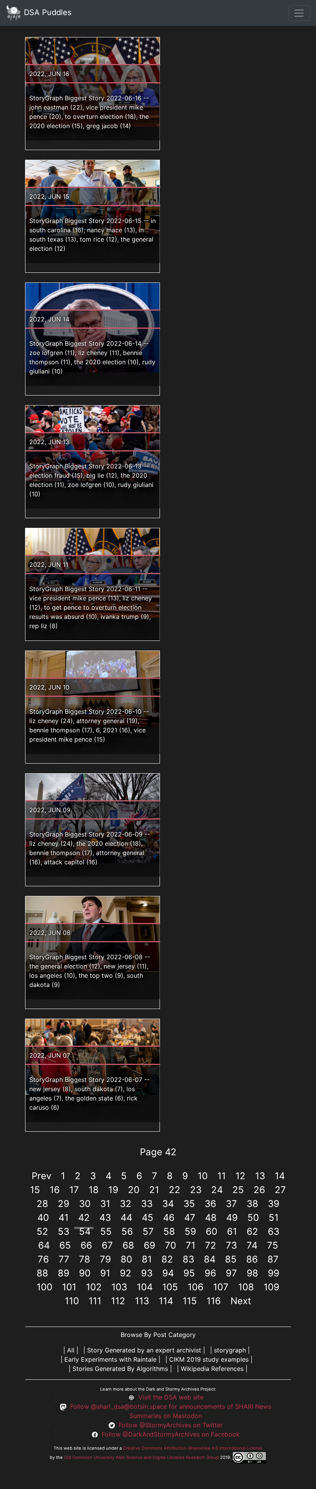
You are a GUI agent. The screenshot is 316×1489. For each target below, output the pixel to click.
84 (209, 1259)
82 (167, 1259)
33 (147, 1203)
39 (273, 1203)
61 (232, 1231)
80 (126, 1259)
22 (174, 1189)
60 (211, 1231)
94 (168, 1273)
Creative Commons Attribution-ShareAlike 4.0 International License (193, 1448)
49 (232, 1217)
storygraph (230, 1350)
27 (280, 1189)
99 (273, 1273)
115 (190, 1300)
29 (63, 1203)
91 (105, 1273)
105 (170, 1287)
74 (252, 1245)
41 (64, 1217)
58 (169, 1231)
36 (210, 1203)
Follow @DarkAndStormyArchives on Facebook (171, 1434)
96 (210, 1273)
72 (210, 1245)
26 (259, 1189)
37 (231, 1203)
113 (142, 1300)
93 (147, 1273)
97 (231, 1273)
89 (63, 1273)
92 (125, 1273)
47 (189, 1217)
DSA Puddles (46, 12)
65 (65, 1245)
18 (94, 1189)
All (70, 1350)
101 (69, 1287)
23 (196, 1189)
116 (214, 1300)
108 (246, 1287)
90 (85, 1273)
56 (127, 1231)
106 (195, 1287)
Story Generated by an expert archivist (144, 1350)
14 (280, 1175)
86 (252, 1259)
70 (170, 1245)
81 (147, 1259)
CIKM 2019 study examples (209, 1359)
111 (95, 1300)
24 (217, 1189)
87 (273, 1259)
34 (168, 1203)
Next (240, 1300)
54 (85, 1231)
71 (190, 1245)
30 (85, 1203)
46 (169, 1217)
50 (253, 1217)
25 (238, 1189)
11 (221, 1175)
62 (252, 1231)
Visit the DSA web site (170, 1397)
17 (74, 1189)
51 (274, 1217)
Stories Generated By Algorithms (120, 1368)
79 (105, 1259)
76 (43, 1259)
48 (211, 1217)
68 (128, 1245)
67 (107, 1245)
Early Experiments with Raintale (110, 1359)
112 (118, 1300)
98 (252, 1273)
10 (203, 1175)
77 (64, 1259)
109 (271, 1287)
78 (84, 1259)
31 (105, 1203)
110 (72, 1300)
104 (145, 1287)
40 (43, 1217)
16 (55, 1189)
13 (260, 1175)
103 (119, 1287)
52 (42, 1231)
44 (126, 1217)
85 (231, 1259)
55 (106, 1231)
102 (94, 1287)
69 (149, 1245)
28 (42, 1203)
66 (86, 1245)
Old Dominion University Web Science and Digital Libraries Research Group (141, 1457)
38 (252, 1203)
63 (273, 1231)
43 (105, 1217)
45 (147, 1217)
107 (221, 1287)
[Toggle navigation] (299, 13)
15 (35, 1189)
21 (154, 1189)
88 (42, 1273)
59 (190, 1231)
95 (189, 1273)
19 (113, 1189)
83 (188, 1259)
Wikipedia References (212, 1368)
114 (166, 1300)
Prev (41, 1175)
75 (272, 1245)
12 (240, 1175)
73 (231, 1245)
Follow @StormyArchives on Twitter (171, 1425)
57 (148, 1231)
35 (189, 1203)
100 (44, 1287)
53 (63, 1231)
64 (44, 1245)
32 (125, 1203)
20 (134, 1189)
